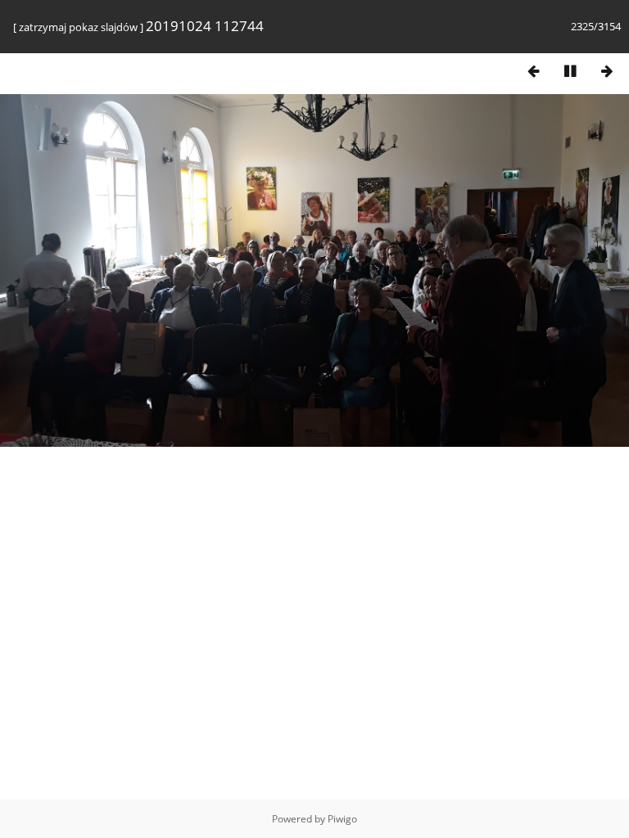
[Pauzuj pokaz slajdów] (570, 70)
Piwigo (342, 819)
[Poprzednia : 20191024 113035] (533, 70)
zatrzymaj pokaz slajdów (78, 27)
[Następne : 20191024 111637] (607, 70)
